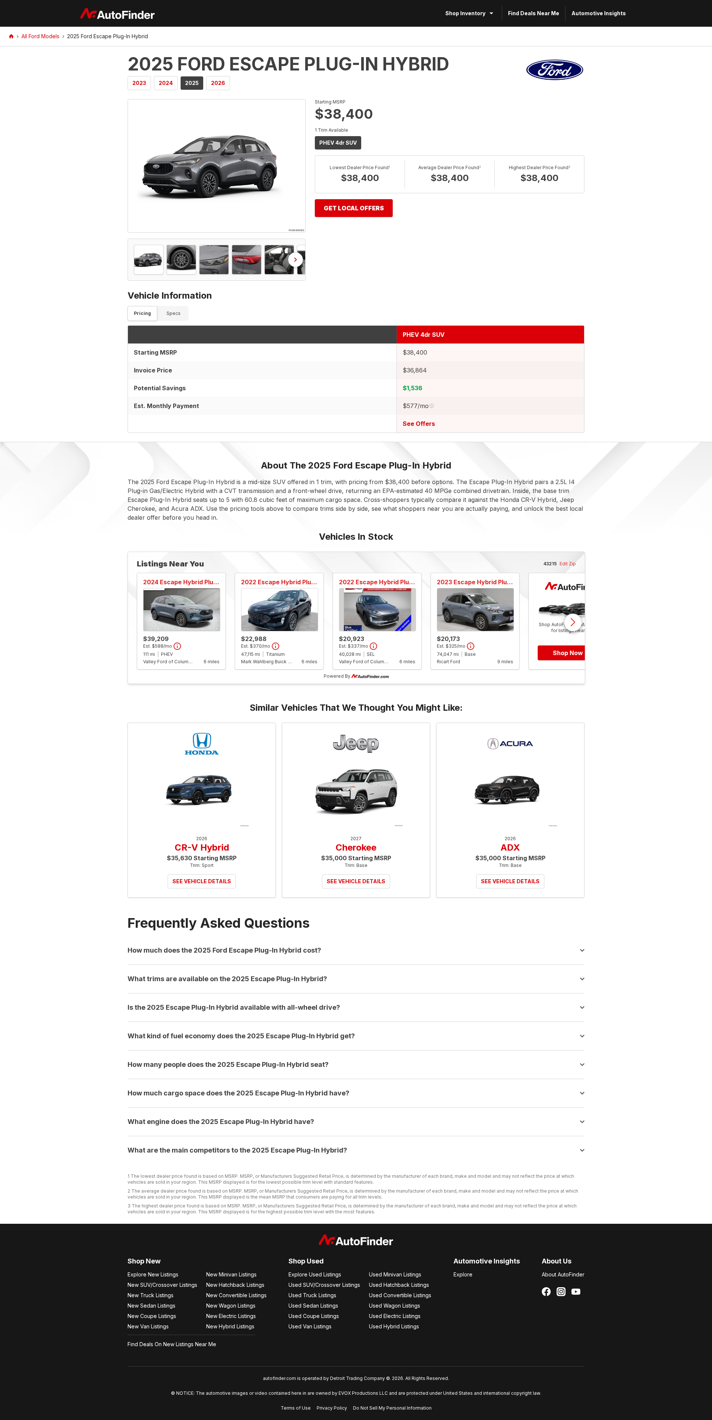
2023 (139, 83)
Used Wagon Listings (394, 1305)
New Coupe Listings (152, 1316)
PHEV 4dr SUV (338, 142)
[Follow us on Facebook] (546, 1291)
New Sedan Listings (151, 1305)
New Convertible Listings (236, 1295)
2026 (218, 83)
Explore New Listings (153, 1274)
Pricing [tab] (142, 313)
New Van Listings (148, 1326)
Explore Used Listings (315, 1274)
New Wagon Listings (231, 1305)
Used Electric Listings (395, 1316)
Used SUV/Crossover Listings (324, 1285)
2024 (166, 83)
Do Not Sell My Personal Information (392, 1408)
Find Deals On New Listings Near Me (172, 1344)
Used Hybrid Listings (394, 1326)
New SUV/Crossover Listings (162, 1285)
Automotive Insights (598, 13)
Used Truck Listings (312, 1295)
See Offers (419, 423)
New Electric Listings (231, 1316)
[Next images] (295, 259)
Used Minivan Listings (395, 1274)
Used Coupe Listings (314, 1316)
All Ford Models (40, 36)
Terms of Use (296, 1408)
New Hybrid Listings (230, 1326)
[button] (217, 166)
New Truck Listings (151, 1295)
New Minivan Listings (231, 1274)
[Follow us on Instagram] (561, 1291)
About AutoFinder (563, 1274)
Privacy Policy (332, 1408)
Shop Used (306, 1261)
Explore (463, 1274)
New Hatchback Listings (235, 1285)
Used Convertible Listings (400, 1295)
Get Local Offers (354, 208)
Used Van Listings (310, 1326)
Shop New (144, 1261)
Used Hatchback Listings (399, 1285)
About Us (556, 1261)
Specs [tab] (174, 313)
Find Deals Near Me (533, 13)
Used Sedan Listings (313, 1305)
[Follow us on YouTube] (575, 1291)
